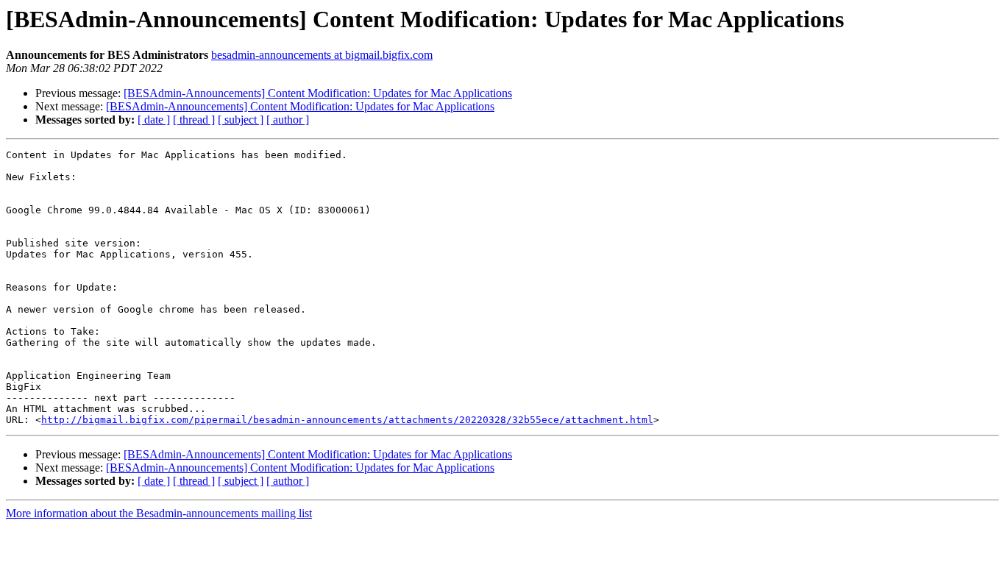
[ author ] (287, 119)
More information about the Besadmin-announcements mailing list (159, 513)
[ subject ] (240, 119)
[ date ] (154, 119)
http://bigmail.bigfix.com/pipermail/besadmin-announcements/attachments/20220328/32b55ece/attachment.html (347, 419)
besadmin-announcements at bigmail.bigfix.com (322, 55)
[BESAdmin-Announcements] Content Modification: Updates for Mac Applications (318, 93)
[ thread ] (194, 119)
